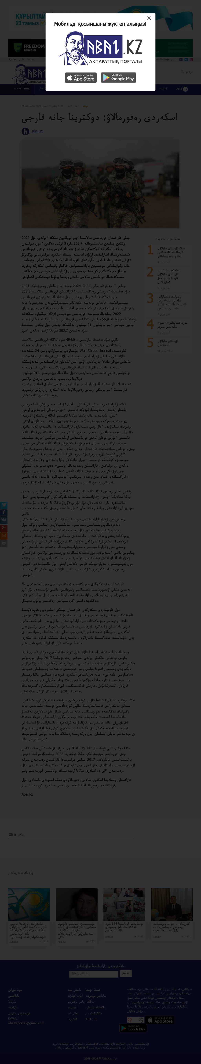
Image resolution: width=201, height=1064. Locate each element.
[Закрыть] (150, 19)
